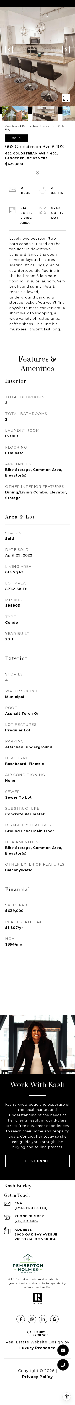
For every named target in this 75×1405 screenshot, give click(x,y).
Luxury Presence (37, 1348)
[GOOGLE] (54, 1319)
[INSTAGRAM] (32, 1319)
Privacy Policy (37, 1377)
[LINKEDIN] (43, 1319)
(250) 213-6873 (26, 1221)
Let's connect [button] (37, 1161)
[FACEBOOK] (20, 1319)
